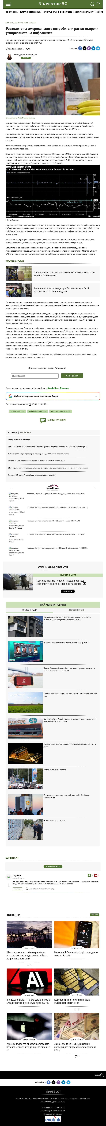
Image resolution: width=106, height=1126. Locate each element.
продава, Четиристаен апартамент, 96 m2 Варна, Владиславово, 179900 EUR (57, 548)
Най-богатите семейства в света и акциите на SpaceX (66, 642)
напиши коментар (56, 419)
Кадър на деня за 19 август (55, 769)
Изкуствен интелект (84, 12)
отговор (17, 889)
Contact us (48, 1114)
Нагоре (97, 1075)
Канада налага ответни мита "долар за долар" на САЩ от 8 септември (36, 461)
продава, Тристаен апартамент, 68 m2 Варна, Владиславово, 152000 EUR (55, 534)
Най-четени (25, 433)
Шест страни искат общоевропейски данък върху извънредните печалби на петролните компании (48, 468)
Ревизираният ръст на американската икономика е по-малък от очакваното (65, 273)
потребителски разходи (60, 411)
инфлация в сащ (17, 411)
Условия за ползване (59, 1098)
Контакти (19, 1098)
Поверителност (43, 1098)
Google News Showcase (58, 388)
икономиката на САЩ (37, 411)
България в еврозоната (30, 12)
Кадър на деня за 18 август (55, 820)
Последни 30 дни (77, 610)
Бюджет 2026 (66, 12)
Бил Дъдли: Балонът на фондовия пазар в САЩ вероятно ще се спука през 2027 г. (28, 1001)
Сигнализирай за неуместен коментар (41, 889)
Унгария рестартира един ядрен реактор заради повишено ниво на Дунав (38, 454)
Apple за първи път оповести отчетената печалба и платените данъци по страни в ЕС (28, 1047)
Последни (12, 433)
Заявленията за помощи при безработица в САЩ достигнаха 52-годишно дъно (61, 290)
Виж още (67, 591)
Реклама (28, 1098)
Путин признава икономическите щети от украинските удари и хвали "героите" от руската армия (47, 446)
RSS (34, 1098)
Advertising (57, 1114)
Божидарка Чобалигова (25, 54)
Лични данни (85, 1098)
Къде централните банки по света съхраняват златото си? (72, 1001)
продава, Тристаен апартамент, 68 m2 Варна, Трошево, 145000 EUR (53, 521)
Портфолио (73, 1098)
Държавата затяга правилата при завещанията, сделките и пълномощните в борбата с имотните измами (67, 618)
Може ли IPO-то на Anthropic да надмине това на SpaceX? (31, 475)
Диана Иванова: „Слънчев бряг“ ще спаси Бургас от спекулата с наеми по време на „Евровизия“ (69, 669)
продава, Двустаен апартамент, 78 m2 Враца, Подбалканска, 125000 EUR (55, 494)
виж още (95, 915)
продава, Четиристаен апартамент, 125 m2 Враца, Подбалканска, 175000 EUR (57, 507)
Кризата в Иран (50, 12)
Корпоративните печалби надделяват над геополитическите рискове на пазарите (60, 582)
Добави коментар (53, 866)
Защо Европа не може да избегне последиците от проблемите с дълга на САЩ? (75, 1047)
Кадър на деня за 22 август (19, 440)
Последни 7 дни (29, 610)
